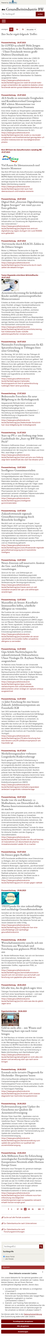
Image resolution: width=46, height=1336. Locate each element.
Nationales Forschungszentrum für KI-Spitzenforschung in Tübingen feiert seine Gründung (22, 347)
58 (21, 1209)
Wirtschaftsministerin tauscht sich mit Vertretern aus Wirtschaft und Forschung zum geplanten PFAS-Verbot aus (22, 948)
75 (23, 29)
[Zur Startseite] (23, 9)
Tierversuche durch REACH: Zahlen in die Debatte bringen (22, 246)
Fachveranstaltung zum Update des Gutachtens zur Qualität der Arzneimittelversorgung (20, 1109)
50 (17, 29)
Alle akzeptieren (23, 1326)
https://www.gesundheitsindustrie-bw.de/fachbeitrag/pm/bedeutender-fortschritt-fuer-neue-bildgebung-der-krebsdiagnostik (21, 422)
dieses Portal (10, 1257)
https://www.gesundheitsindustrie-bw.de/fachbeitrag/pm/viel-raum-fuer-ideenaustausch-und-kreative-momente (17, 188)
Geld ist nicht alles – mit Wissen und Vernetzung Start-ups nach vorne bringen (21, 1031)
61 (33, 1209)
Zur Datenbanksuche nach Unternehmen (20, 1223)
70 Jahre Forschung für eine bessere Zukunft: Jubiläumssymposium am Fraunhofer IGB (20, 705)
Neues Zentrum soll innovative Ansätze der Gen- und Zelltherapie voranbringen (22, 566)
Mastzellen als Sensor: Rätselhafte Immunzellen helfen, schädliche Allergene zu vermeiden (19, 605)
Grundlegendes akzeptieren (23, 1321)
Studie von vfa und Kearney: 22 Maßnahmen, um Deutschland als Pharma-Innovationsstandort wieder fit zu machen (22, 805)
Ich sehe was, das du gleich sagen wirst (21, 988)
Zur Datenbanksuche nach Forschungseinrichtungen (14, 1230)
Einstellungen (23, 1332)
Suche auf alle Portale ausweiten (17, 1217)
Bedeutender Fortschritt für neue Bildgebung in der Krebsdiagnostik (20, 398)
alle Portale (9, 1259)
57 (18, 1209)
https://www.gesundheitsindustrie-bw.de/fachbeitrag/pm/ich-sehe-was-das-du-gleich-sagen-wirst (22, 1001)
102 (39, 1209)
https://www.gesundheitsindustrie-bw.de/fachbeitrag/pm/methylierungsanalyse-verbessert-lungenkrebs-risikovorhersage (20, 786)
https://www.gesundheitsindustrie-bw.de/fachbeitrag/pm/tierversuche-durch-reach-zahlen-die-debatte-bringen (21, 265)
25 (11, 29)
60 (29, 1209)
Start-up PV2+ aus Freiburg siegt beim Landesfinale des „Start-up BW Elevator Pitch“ (23, 438)
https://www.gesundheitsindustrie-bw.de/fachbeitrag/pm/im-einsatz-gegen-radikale (21, 881)
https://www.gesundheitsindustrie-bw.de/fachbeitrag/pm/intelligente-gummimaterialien (16, 500)
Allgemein (6, 1267)
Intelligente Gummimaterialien (18, 470)
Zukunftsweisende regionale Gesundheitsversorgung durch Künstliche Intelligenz (17, 517)
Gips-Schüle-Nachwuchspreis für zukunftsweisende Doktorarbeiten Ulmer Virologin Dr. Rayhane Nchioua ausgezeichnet (22, 657)
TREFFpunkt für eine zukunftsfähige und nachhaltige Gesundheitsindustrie (22, 908)
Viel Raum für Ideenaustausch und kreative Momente (20, 167)
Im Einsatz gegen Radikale (15, 855)
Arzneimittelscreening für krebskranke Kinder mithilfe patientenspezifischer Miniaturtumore (22, 296)
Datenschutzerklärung (33, 1314)
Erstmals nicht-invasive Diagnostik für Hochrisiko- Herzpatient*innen (22, 1074)
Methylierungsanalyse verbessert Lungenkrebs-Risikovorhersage (18, 755)
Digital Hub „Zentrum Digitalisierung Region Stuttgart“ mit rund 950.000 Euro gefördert (22, 205)
